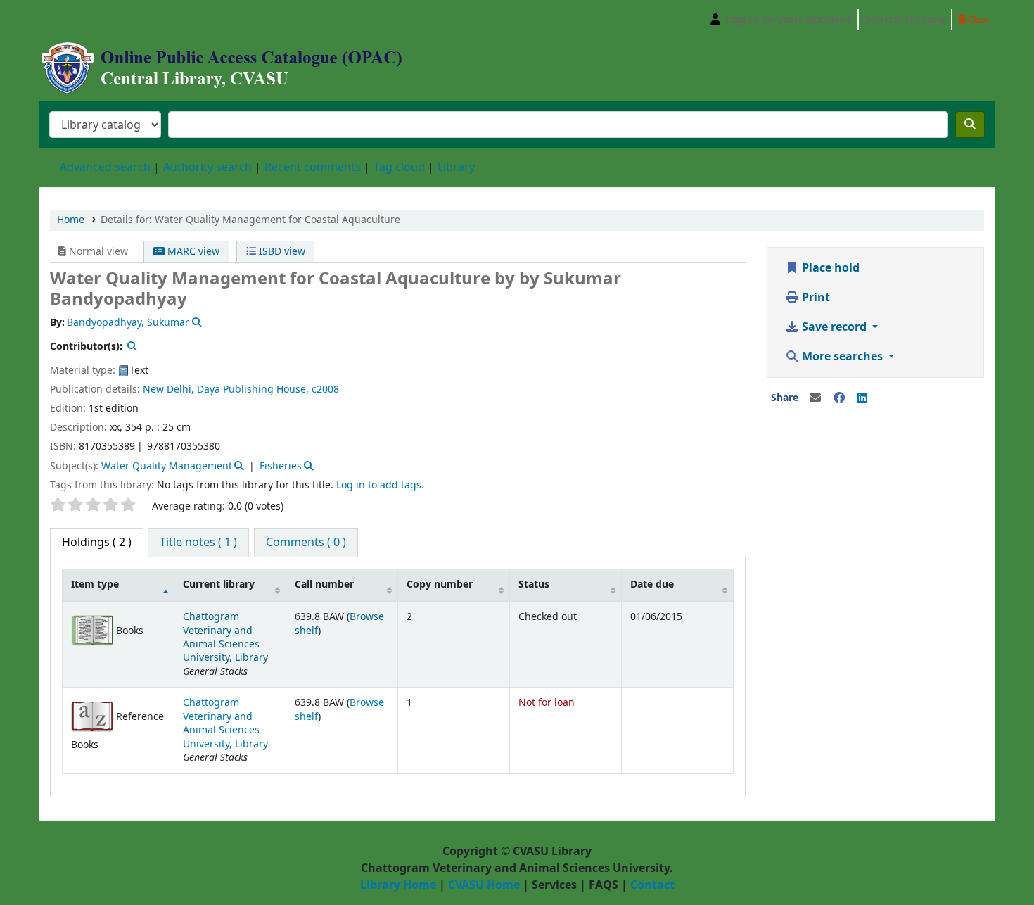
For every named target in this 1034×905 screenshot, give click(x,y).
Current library (219, 584)
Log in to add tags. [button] (380, 485)
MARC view (192, 251)
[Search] (970, 124)
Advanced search (105, 167)
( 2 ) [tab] (97, 542)
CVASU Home (484, 885)
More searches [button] (842, 356)
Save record (834, 327)
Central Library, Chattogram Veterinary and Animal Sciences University (74, 20)
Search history (904, 19)
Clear (977, 19)
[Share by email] (815, 398)
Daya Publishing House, (253, 389)
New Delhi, (168, 389)
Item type (95, 584)
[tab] (198, 542)
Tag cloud (399, 167)
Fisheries (281, 466)
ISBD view (280, 251)
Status (533, 584)
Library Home (398, 885)
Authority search (207, 167)
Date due (652, 584)
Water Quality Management (166, 466)
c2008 (325, 389)
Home (70, 220)
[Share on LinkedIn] (862, 398)
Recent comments (312, 167)
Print (814, 297)
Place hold (829, 268)
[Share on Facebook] (839, 398)
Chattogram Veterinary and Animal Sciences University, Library (225, 637)
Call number (324, 584)
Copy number (440, 584)
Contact (652, 885)
